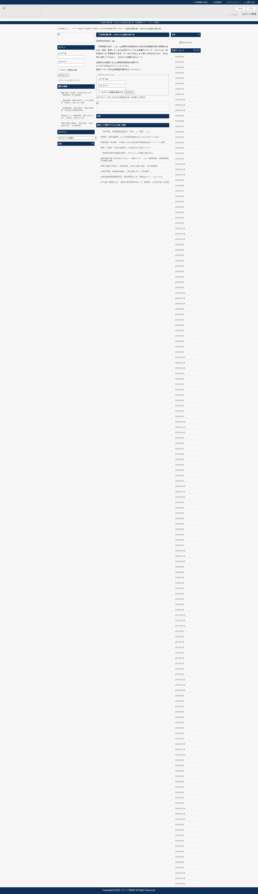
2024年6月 (179, 196)
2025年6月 (179, 132)
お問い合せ (250, 2)
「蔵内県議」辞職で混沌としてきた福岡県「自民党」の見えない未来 (77, 101)
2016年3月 (179, 728)
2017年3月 (179, 663)
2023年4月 (179, 271)
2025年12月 (180, 100)
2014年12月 (180, 808)
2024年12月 (180, 164)
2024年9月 (179, 180)
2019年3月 (179, 535)
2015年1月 (179, 803)
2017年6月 (179, 647)
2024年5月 (179, 202)
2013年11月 (180, 878)
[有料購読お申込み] (76, 42)
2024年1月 (179, 223)
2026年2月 (179, 89)
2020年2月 (179, 476)
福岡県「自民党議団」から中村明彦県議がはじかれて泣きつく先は (130, 137)
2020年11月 (180, 427)
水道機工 (134, 97)
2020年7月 (179, 449)
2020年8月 (179, 443)
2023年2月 (179, 282)
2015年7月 (179, 771)
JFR (119, 29)
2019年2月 (179, 540)
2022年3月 (179, 341)
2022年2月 (179, 347)
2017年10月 (180, 626)
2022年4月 (179, 336)
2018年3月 (179, 599)
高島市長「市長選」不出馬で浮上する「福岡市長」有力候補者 (76, 94)
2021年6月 (179, 390)
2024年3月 (179, 212)
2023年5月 (179, 266)
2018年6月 (179, 583)
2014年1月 (179, 868)
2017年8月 (179, 637)
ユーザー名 (61, 53)
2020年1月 (179, 481)
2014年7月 (179, 835)
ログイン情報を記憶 (69, 70)
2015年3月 (179, 792)
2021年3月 (179, 406)
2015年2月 (179, 798)
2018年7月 (179, 578)
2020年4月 (179, 465)
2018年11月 (180, 556)
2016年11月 (180, 685)
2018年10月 (180, 561)
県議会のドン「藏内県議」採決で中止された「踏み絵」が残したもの (77, 117)
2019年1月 (179, 545)
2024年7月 (179, 191)
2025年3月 (179, 148)
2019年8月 (179, 508)
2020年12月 (180, 422)
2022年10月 (180, 304)
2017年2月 (179, 669)
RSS (251, 8)
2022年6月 (179, 325)
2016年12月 (180, 680)
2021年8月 (179, 379)
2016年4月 (179, 723)
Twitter (240, 8)
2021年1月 (179, 416)
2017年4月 (179, 658)
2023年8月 (179, 250)
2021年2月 (179, 411)
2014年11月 (180, 814)
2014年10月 (180, 819)
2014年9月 (179, 825)
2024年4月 (179, 207)
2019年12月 (180, 486)
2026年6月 (179, 67)
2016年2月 (179, 733)
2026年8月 (179, 57)
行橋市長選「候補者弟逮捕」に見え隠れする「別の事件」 (126, 171)
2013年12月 (180, 873)
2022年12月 (180, 293)
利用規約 (218, 2)
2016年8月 (179, 701)
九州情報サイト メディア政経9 (70, 29)
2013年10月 (180, 884)
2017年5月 (179, 653)
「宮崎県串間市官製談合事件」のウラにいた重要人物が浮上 (127, 153)
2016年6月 (179, 712)
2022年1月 (179, 352)
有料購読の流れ (201, 2)
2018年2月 (179, 604)
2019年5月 (179, 524)
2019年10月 (180, 497)
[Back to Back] (185, 42)
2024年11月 (180, 169)
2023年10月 (180, 239)
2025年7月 (179, 126)
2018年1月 (179, 610)
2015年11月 (180, 749)
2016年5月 (179, 717)
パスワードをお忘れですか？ (69, 80)
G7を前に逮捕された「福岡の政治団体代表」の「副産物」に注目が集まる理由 (135, 182)
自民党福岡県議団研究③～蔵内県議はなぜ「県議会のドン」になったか (132, 177)
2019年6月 (179, 518)
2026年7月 (179, 62)
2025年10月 (180, 110)
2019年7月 (179, 513)
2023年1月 (179, 288)
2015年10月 (180, 755)
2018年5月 (179, 588)
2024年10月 (180, 175)
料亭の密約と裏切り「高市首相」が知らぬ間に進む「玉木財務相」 (77, 124)
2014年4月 (179, 851)
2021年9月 (179, 373)
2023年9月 (179, 245)
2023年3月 (179, 277)
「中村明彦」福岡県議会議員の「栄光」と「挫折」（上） (126, 131)
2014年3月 (179, 857)
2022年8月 (179, 314)
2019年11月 (180, 492)
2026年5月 (179, 73)
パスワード (61, 62)
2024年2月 (179, 218)
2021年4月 (179, 400)
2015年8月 (179, 766)
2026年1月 (179, 94)
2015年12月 (180, 744)
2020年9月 (179, 438)
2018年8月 (179, 572)
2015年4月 (179, 787)
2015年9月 (179, 760)
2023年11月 (180, 234)
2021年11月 (180, 363)
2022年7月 (179, 320)
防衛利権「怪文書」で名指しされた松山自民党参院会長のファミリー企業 (133, 142)
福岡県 (88, 29)
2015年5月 (179, 782)
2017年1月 (179, 674)
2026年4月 (179, 78)
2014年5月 (179, 846)
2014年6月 (179, 841)
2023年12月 (180, 228)
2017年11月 (180, 621)
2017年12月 (180, 615)
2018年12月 (180, 551)
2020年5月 (179, 459)
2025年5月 (179, 137)
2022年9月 (179, 309)
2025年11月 (180, 105)
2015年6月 (179, 776)
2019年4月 (179, 529)
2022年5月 (179, 331)
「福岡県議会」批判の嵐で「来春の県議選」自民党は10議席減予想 (77, 109)
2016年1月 (179, 739)
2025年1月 (179, 159)
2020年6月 (179, 454)
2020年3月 (179, 470)
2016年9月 (179, 696)
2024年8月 (179, 186)
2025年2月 (179, 153)
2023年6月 (179, 261)
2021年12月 (180, 357)
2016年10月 (180, 690)
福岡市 (95, 29)
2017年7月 (179, 642)
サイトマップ (234, 2)
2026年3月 (179, 83)
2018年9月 (179, 567)
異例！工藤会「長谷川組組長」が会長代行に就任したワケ (126, 147)
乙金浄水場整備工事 (108, 29)
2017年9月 (179, 631)
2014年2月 (179, 862)
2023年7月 (179, 255)
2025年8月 (179, 121)
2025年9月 (179, 116)
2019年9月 (179, 502)
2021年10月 (180, 368)
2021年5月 (179, 395)
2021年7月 (179, 384)
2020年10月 (180, 433)
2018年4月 (179, 594)
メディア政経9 (127, 890)
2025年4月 (179, 143)
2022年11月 (180, 298)
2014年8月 (179, 830)
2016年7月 (179, 706)
